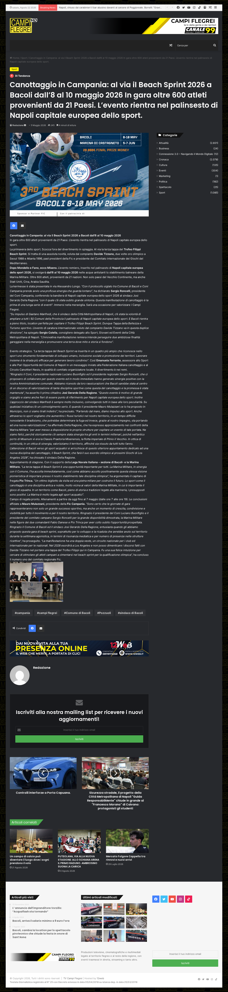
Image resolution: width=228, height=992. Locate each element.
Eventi (162, 170)
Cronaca (164, 159)
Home (15, 57)
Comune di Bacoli (78, 613)
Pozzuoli (105, 613)
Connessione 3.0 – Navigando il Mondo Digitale (186, 154)
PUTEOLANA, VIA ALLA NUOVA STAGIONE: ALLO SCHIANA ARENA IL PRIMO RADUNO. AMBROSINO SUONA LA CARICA (78, 861)
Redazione (17, 125)
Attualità (164, 143)
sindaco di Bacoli (131, 613)
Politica (163, 181)
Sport (24, 57)
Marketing (164, 176)
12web (100, 978)
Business (164, 148)
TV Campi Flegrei (72, 978)
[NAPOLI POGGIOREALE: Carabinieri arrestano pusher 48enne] (136, 936)
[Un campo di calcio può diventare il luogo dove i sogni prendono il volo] (31, 841)
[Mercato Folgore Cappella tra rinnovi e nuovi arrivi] (127, 841)
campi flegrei (48, 613)
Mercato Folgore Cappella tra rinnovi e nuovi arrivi (125, 858)
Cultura (163, 165)
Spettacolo (165, 187)
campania (23, 613)
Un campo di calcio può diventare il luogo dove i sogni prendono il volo (98, 7)
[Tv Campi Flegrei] (23, 25)
